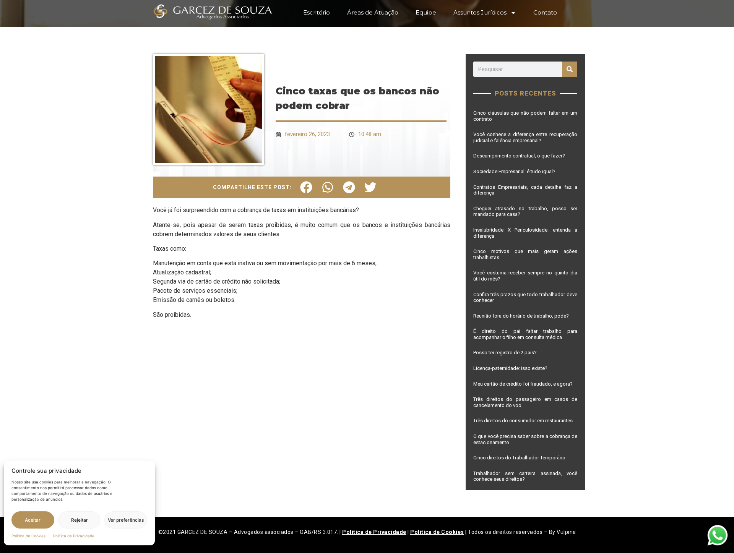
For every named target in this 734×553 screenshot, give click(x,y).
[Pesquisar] (569, 69)
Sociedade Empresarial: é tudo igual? (515, 171)
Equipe (426, 12)
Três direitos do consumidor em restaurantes (523, 420)
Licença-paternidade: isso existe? (510, 368)
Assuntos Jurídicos (480, 12)
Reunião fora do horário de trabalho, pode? (521, 316)
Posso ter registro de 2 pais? (506, 352)
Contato (545, 12)
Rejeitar (79, 520)
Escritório (316, 12)
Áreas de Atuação (372, 12)
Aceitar (33, 520)
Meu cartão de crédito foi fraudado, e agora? (523, 384)
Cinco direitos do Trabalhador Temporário (519, 458)
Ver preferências (126, 520)
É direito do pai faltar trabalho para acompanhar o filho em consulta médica (525, 334)
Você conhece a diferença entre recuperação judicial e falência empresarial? (525, 137)
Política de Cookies (28, 536)
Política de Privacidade (73, 536)
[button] (306, 187)
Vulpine (566, 532)
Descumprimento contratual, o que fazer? (519, 156)
